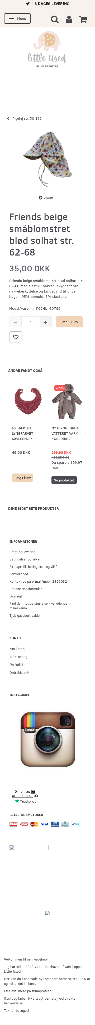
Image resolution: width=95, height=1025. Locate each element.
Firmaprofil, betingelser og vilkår (34, 566)
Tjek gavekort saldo (25, 615)
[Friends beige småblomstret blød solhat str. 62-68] (47, 159)
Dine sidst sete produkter (33, 508)
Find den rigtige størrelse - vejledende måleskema (38, 605)
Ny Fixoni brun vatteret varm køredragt (65, 433)
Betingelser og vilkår (25, 559)
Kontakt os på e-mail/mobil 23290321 (39, 581)
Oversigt (16, 596)
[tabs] (55, 19)
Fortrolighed (19, 574)
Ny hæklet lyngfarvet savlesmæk (22, 433)
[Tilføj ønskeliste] (15, 336)
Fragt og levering (22, 551)
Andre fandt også (25, 370)
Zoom (48, 197)
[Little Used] (47, 51)
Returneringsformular (26, 588)
